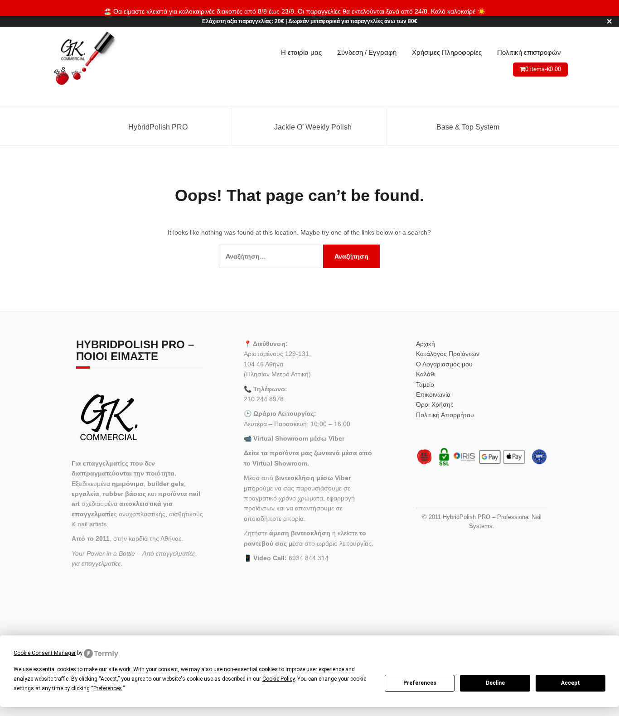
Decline (495, 683)
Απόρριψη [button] (501, 11)
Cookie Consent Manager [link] (45, 653)
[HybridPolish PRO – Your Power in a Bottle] (84, 58)
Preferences (419, 683)
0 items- (543, 69)
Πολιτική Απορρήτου (445, 414)
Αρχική (425, 343)
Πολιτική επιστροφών (529, 52)
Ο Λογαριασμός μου (444, 364)
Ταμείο (425, 384)
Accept (570, 683)
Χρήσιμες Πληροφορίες (447, 52)
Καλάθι (425, 374)
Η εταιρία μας (301, 52)
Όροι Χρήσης (435, 404)
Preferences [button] (107, 688)
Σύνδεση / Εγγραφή (367, 52)
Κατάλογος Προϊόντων (447, 353)
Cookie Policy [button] (278, 679)
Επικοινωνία (433, 394)
